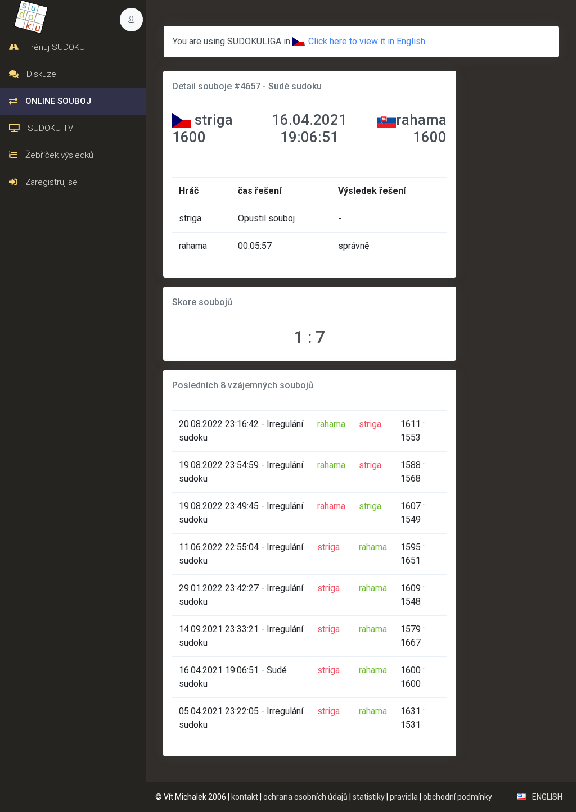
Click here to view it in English (366, 41)
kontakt (244, 796)
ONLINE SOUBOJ (57, 101)
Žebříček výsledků (58, 155)
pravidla (404, 796)
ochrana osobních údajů (305, 796)
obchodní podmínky (457, 796)
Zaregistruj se (50, 182)
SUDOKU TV (49, 128)
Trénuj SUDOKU (54, 47)
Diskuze (40, 74)
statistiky (369, 796)
